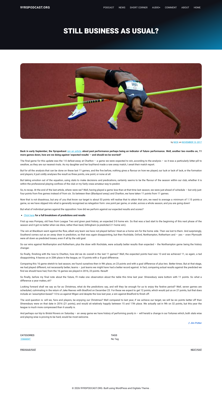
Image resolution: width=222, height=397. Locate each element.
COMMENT (171, 7)
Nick (176, 142)
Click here (29, 215)
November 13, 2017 (192, 142)
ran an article (74, 151)
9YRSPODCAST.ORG (35, 7)
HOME (197, 7)
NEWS (122, 7)
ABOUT (185, 7)
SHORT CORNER (139, 7)
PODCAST (108, 7)
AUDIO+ (156, 7)
